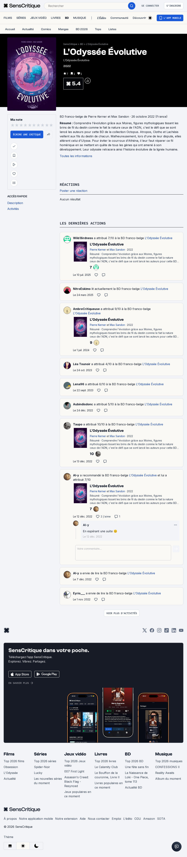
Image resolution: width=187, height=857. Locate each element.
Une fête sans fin (137, 767)
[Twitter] (144, 631)
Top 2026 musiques (168, 761)
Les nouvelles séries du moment (48, 781)
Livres (101, 754)
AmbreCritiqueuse (86, 309)
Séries (40, 754)
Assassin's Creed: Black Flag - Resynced (76, 781)
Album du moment (168, 778)
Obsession (11, 767)
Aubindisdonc (83, 404)
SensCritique (70, 44)
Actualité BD (133, 787)
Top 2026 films (14, 761)
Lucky (38, 773)
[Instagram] (159, 631)
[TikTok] (166, 631)
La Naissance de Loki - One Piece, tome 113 (137, 777)
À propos (10, 818)
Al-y (76, 475)
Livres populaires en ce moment (109, 785)
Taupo (77, 424)
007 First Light (74, 771)
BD (81, 44)
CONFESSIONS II (167, 767)
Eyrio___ (79, 593)
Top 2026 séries (45, 761)
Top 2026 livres (105, 761)
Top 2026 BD (134, 761)
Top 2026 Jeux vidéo (74, 763)
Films (9, 754)
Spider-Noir (42, 767)
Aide (83, 818)
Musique (163, 754)
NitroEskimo (82, 289)
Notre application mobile (36, 818)
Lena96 (78, 384)
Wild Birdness (83, 238)
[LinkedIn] (174, 631)
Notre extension (66, 818)
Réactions (69, 184)
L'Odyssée (11, 773)
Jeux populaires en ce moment (77, 794)
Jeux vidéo (75, 754)
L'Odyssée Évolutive (97, 44)
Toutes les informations (76, 156)
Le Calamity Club (106, 767)
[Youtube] (181, 631)
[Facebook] (152, 631)
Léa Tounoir (81, 364)
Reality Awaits (164, 773)
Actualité (10, 778)
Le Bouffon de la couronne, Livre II (107, 775)
